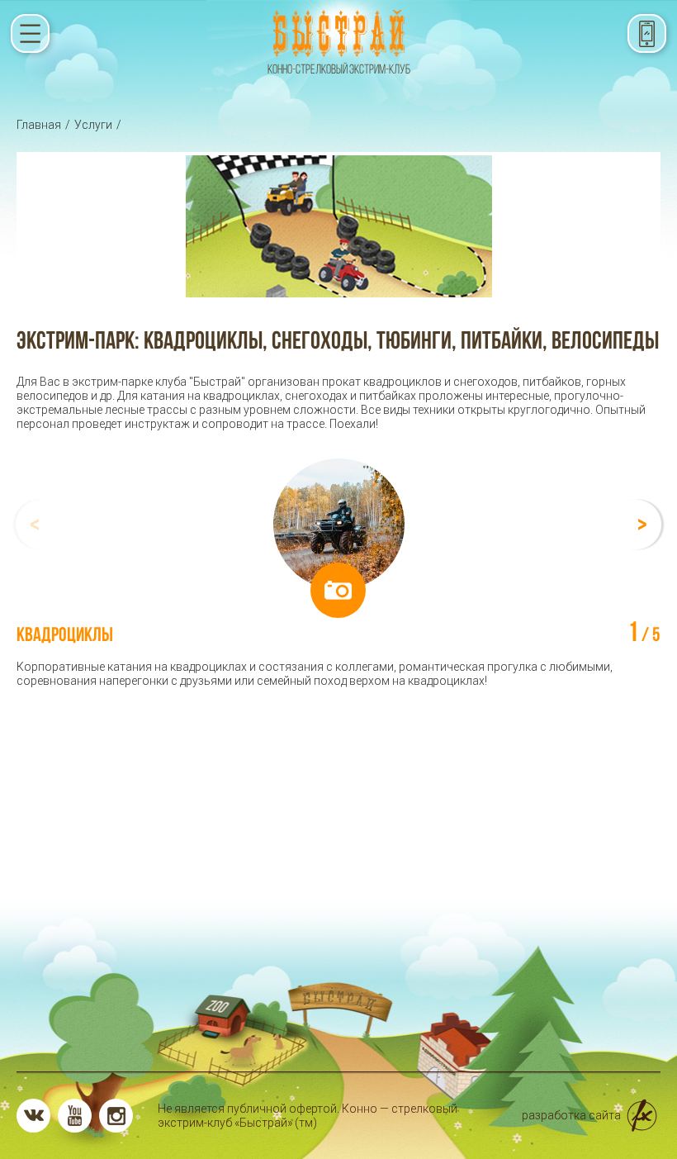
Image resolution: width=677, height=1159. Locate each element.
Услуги (93, 124)
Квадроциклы (65, 634)
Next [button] (638, 524)
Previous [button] (38, 524)
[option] (338, 573)
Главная (39, 124)
